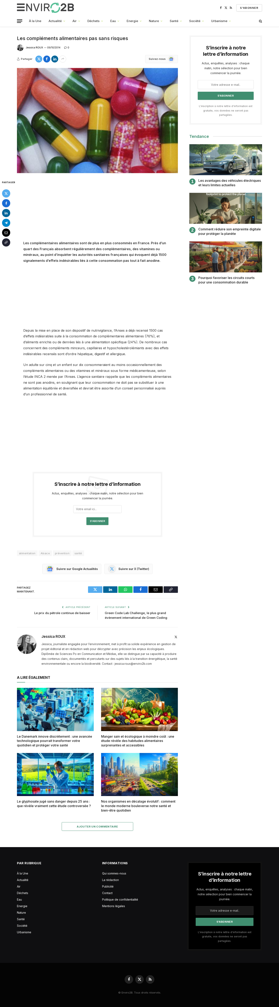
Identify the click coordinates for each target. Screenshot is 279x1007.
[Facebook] (6, 203)
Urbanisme (219, 21)
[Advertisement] (97, 210)
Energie (132, 21)
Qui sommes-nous (114, 873)
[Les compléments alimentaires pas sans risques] (97, 120)
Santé (174, 21)
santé (78, 553)
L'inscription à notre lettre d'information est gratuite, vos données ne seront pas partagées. (225, 110)
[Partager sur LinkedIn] (54, 59)
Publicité (108, 886)
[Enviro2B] (46, 8)
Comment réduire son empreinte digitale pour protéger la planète (229, 231)
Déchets (93, 21)
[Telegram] (6, 223)
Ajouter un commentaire (97, 826)
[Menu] (19, 21)
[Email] (6, 232)
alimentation (27, 553)
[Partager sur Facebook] (46, 59)
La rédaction (110, 880)
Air (75, 21)
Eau (113, 21)
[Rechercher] (260, 21)
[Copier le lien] (6, 242)
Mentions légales (113, 906)
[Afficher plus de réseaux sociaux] (62, 59)
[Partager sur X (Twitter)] (38, 59)
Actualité (55, 21)
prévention (62, 553)
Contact (107, 893)
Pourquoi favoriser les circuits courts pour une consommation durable (226, 280)
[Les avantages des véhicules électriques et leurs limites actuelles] (225, 159)
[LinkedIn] (6, 213)
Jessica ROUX (34, 47)
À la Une (35, 21)
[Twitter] (6, 193)
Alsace (45, 553)
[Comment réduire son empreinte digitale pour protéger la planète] (225, 208)
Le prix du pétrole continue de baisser (62, 613)
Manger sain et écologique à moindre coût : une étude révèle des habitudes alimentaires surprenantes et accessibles (137, 740)
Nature (154, 21)
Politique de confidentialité (120, 899)
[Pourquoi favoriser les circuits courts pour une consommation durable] (225, 257)
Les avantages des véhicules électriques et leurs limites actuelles (229, 182)
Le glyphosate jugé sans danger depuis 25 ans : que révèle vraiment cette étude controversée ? (54, 803)
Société (194, 21)
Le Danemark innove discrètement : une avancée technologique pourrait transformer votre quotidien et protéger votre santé (54, 740)
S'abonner (249, 7)
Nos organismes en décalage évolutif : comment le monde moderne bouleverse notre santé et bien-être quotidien (138, 805)
